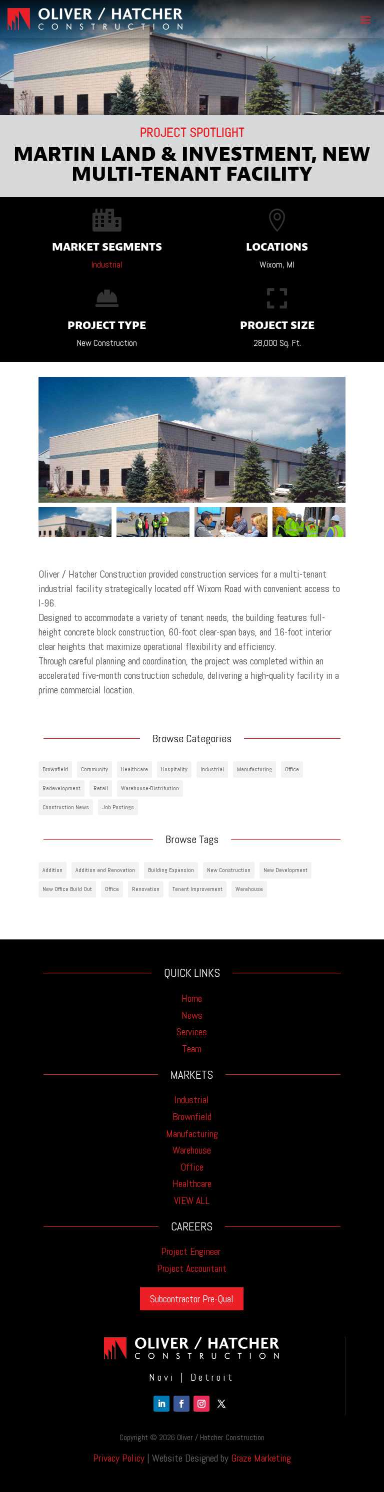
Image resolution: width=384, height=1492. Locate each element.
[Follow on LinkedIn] (162, 1404)
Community (94, 769)
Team (192, 1048)
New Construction (228, 870)
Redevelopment (61, 788)
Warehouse (249, 889)
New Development (286, 870)
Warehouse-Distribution (150, 788)
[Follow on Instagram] (202, 1404)
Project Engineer (192, 1251)
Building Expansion (171, 870)
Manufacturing (254, 769)
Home (192, 998)
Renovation (146, 889)
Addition (52, 870)
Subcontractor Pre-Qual (192, 1298)
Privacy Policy (118, 1458)
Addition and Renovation (105, 870)
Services (191, 1031)
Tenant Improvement (197, 889)
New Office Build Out (67, 889)
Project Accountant (191, 1268)
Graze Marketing (261, 1458)
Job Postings (118, 807)
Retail (101, 788)
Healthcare (134, 769)
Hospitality (174, 769)
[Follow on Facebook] (182, 1404)
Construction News (65, 807)
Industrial (106, 264)
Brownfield (55, 769)
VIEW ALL (192, 1200)
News (192, 1015)
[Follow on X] (222, 1404)
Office (292, 769)
